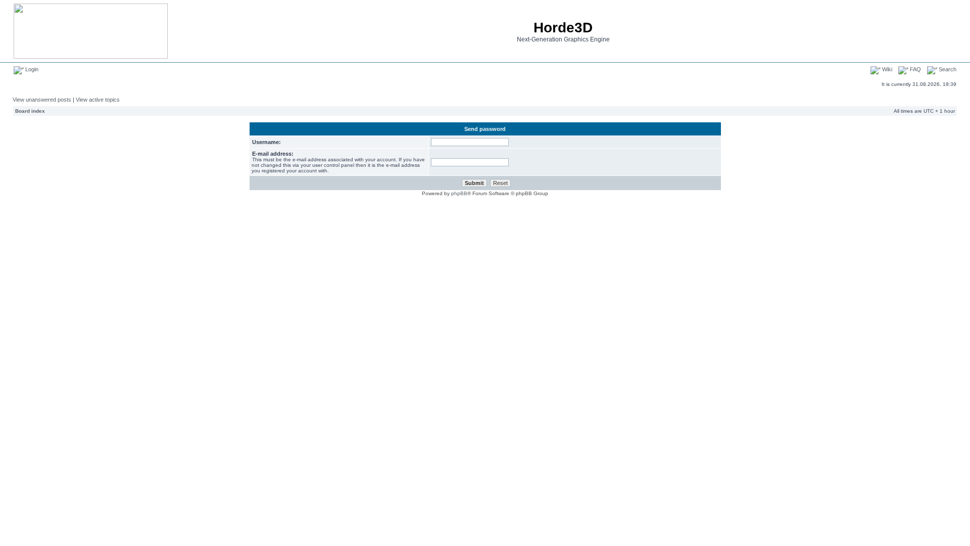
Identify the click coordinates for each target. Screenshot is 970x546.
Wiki (886, 69)
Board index (30, 111)
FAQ (914, 69)
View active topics (98, 100)
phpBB (459, 193)
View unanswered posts (42, 100)
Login (31, 69)
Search (946, 69)
